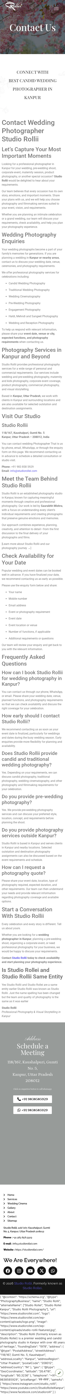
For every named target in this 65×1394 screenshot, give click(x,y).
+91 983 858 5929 (22, 1237)
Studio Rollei (32, 1288)
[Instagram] (19, 1270)
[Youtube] (30, 1270)
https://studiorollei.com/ (29, 1249)
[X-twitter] (41, 1270)
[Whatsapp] (53, 1270)
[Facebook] (7, 1270)
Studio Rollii (19, 958)
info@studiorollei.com (23, 471)
